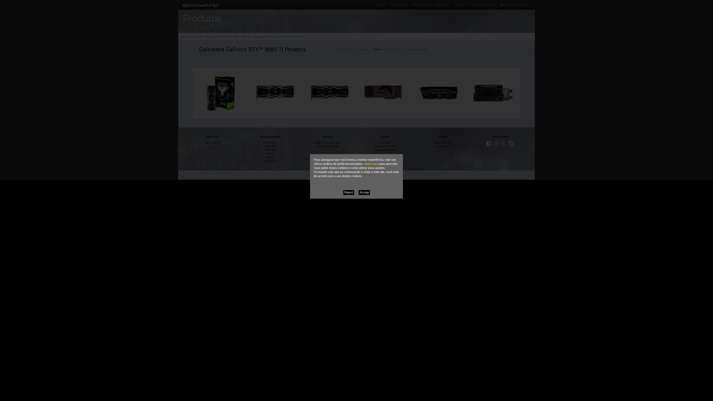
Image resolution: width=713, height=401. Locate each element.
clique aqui (371, 163)
